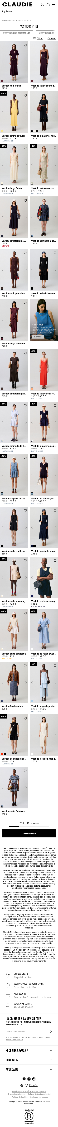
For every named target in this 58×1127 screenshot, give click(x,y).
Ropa (20, 20)
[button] (42, 4)
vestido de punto (10, 897)
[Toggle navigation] (54, 4)
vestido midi (8, 861)
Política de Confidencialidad (39, 1094)
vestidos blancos (12, 875)
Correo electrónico (15, 1031)
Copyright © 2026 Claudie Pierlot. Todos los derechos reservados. (29, 1103)
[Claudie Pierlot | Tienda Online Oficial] (17, 4)
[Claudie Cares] (29, 1116)
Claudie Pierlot (8, 20)
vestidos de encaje (46, 884)
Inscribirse (51, 1031)
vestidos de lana (33, 886)
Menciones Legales (17, 1094)
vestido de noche (31, 948)
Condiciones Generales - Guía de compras (29, 1091)
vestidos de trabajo (31, 895)
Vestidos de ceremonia (16, 33)
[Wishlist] (25, 45)
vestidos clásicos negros (13, 877)
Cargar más (29, 833)
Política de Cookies (20, 1097)
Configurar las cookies (39, 1097)
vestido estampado (42, 903)
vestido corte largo (33, 950)
